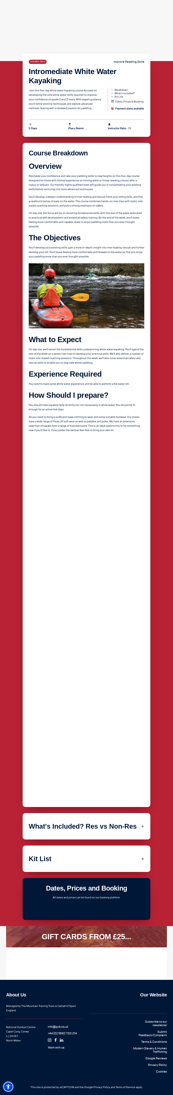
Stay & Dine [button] (62, 9)
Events (114, 9)
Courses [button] (48, 9)
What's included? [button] (125, 93)
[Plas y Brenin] (12, 9)
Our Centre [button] (33, 9)
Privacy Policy (101, 1087)
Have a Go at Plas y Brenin (152, 9)
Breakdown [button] (121, 90)
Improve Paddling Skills (129, 62)
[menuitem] (33, 9)
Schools (76, 9)
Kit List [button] (119, 96)
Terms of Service (125, 1087)
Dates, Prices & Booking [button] (129, 101)
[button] (58, 1027)
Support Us (128, 9)
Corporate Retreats (96, 9)
